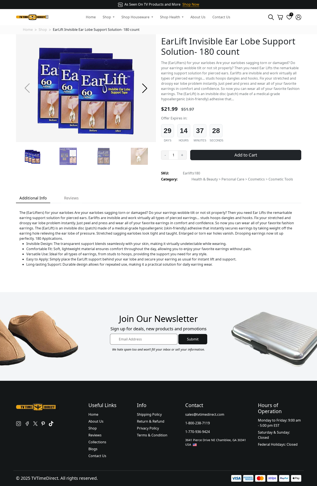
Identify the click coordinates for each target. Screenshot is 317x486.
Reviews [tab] (71, 198)
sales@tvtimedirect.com (204, 414)
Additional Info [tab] (33, 198)
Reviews (95, 435)
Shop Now (190, 4)
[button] (144, 88)
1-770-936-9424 (197, 431)
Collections (97, 442)
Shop (43, 29)
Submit (193, 339)
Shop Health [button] (170, 17)
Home (91, 17)
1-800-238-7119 (197, 423)
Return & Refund (150, 421)
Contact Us (221, 17)
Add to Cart (245, 155)
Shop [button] (107, 17)
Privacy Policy (148, 428)
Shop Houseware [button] (135, 17)
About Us (198, 17)
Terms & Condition (152, 435)
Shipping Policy (149, 414)
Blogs (92, 449)
